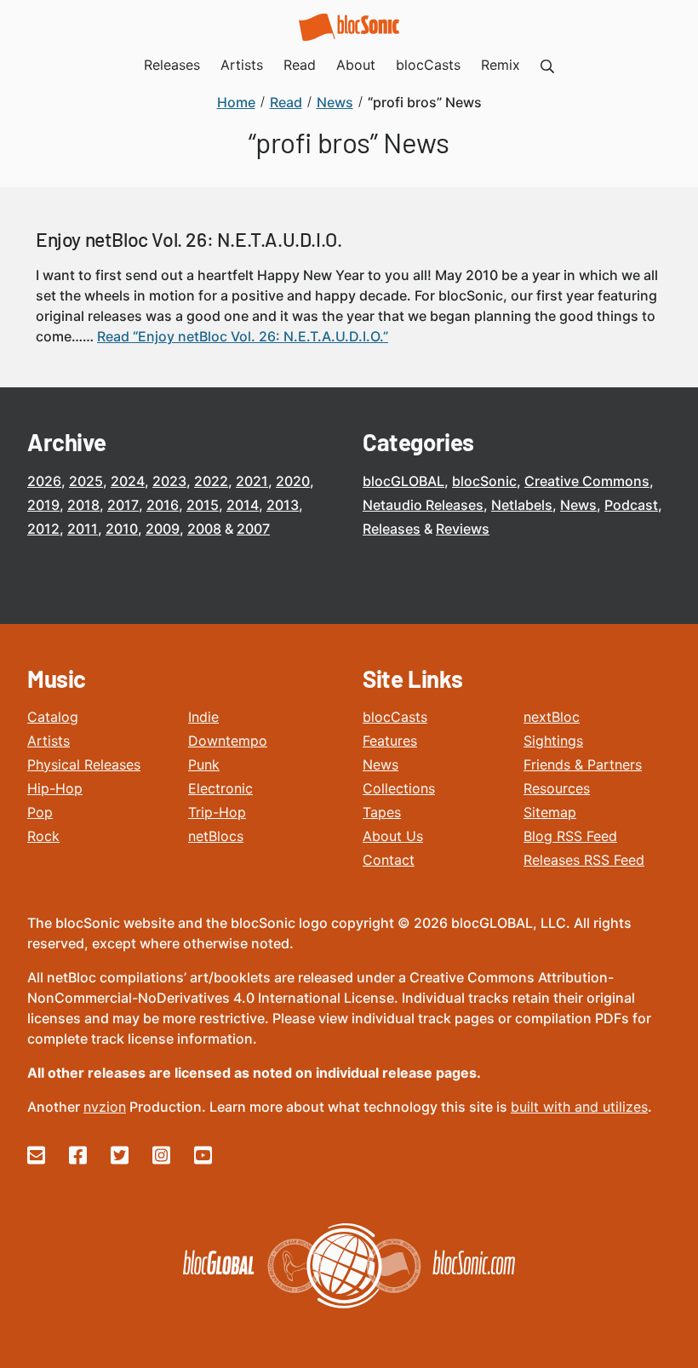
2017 (123, 504)
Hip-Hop (55, 788)
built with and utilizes (579, 1106)
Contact (389, 859)
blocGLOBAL (403, 480)
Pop (40, 812)
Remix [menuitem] (500, 64)
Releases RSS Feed (584, 859)
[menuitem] (547, 64)
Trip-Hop (217, 812)
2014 (242, 504)
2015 (202, 504)
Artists (48, 740)
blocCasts (395, 716)
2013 (282, 504)
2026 (44, 480)
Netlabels (521, 504)
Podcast (631, 504)
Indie (203, 716)
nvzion (104, 1106)
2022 (211, 480)
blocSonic (484, 480)
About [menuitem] (355, 64)
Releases (392, 528)
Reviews (462, 528)
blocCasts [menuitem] (428, 64)
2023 (169, 480)
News (578, 504)
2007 (253, 528)
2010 (122, 528)
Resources (557, 788)
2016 (162, 504)
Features (390, 740)
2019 (43, 504)
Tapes (382, 812)
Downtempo (227, 740)
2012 (43, 528)
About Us (393, 835)
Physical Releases (83, 764)
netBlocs (215, 835)
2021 (252, 480)
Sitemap (550, 812)
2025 (86, 480)
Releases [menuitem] (172, 64)
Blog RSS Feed (570, 835)
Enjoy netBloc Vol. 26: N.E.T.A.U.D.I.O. (188, 239)
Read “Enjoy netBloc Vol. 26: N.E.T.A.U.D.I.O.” (242, 336)
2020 (293, 480)
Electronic (220, 788)
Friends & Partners (583, 764)
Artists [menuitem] (241, 64)
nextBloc (552, 716)
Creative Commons (586, 480)
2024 (128, 480)
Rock (43, 835)
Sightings (553, 740)
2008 (204, 528)
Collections (399, 788)
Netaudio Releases (423, 504)
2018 (83, 504)
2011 (82, 528)
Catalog (52, 716)
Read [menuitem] (299, 64)
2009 (163, 528)
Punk (204, 764)
